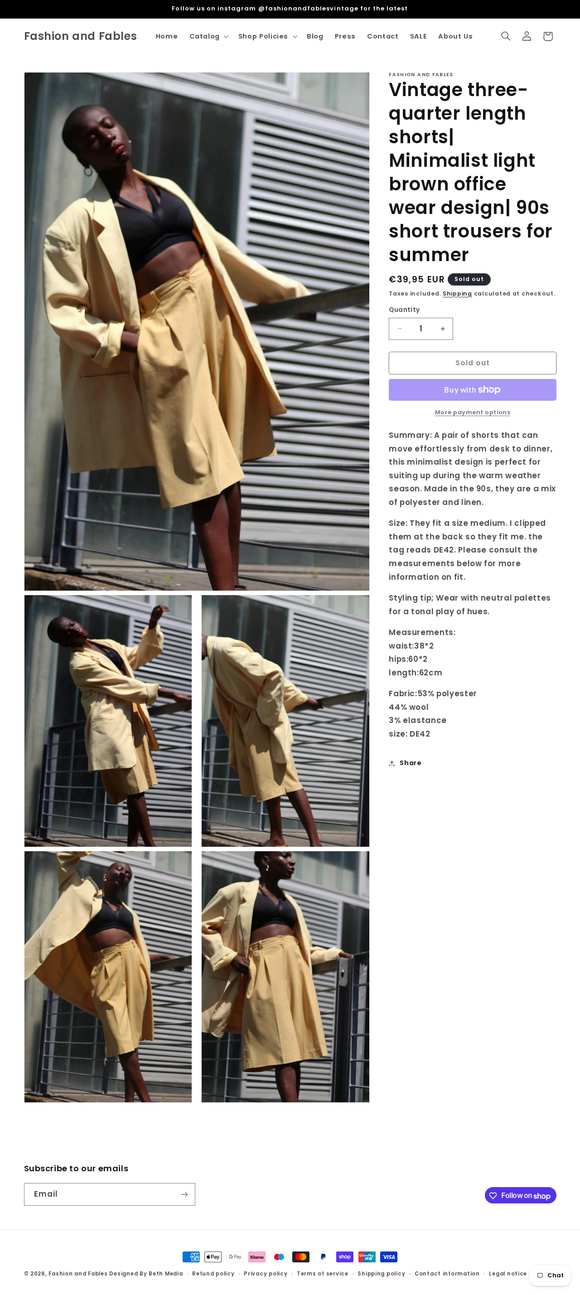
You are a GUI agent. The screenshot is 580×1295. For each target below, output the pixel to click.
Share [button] (410, 762)
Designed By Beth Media (146, 1273)
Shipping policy (381, 1273)
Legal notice (508, 1273)
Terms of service (322, 1273)
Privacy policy (265, 1273)
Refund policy (213, 1273)
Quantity (404, 310)
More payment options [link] (473, 412)
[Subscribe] (184, 1194)
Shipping (457, 293)
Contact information (447, 1273)
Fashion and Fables (77, 1273)
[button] (208, 36)
